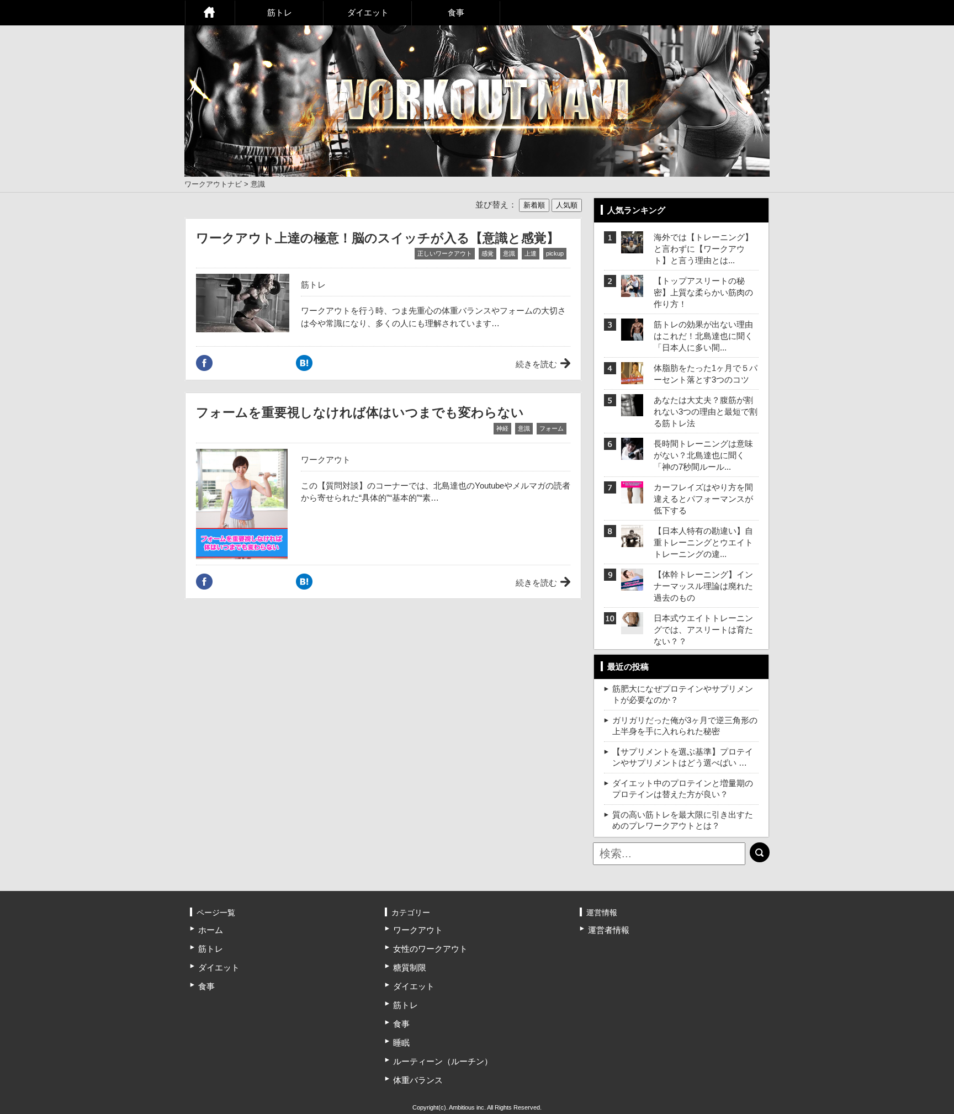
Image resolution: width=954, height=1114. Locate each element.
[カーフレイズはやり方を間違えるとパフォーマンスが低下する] (632, 496)
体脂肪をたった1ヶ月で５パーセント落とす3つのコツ (705, 373)
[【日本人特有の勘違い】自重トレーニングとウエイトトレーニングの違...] (632, 540)
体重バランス (418, 1080)
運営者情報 (608, 930)
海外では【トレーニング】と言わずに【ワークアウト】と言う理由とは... (703, 248)
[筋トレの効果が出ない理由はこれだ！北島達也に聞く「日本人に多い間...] (632, 333)
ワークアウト (326, 459)
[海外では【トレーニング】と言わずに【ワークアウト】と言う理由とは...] (632, 246)
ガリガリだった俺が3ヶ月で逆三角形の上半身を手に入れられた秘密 (684, 725)
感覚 (487, 253)
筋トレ (279, 12)
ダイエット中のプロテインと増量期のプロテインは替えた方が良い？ (682, 788)
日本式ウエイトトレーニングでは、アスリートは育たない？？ (703, 629)
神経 (502, 428)
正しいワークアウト (444, 253)
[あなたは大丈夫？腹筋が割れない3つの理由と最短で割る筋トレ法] (632, 409)
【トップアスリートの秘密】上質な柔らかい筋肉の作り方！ (703, 292)
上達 (530, 253)
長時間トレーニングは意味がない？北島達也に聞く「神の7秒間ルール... (703, 455)
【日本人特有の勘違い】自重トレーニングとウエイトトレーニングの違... (703, 542)
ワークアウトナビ (213, 184)
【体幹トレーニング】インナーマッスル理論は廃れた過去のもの (703, 586)
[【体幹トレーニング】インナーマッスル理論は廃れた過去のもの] (632, 583)
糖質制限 (409, 967)
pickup (555, 253)
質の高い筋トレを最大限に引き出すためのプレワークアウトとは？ (682, 820)
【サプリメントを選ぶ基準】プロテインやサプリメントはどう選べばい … (682, 757)
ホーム (209, 12)
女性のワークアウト (430, 948)
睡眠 (401, 1042)
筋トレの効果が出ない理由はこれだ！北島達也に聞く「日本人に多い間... (703, 336)
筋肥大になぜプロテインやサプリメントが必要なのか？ (682, 694)
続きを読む (536, 364)
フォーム (551, 428)
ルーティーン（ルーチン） (442, 1061)
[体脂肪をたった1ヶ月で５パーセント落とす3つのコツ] (632, 377)
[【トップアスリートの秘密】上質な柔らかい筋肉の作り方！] (632, 290)
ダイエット (368, 12)
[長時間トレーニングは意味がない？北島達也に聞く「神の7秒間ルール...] (632, 453)
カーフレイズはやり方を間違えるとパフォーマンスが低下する (703, 498)
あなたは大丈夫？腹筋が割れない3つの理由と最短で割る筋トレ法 (705, 411)
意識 (509, 253)
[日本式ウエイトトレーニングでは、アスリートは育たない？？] (632, 619)
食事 (456, 12)
